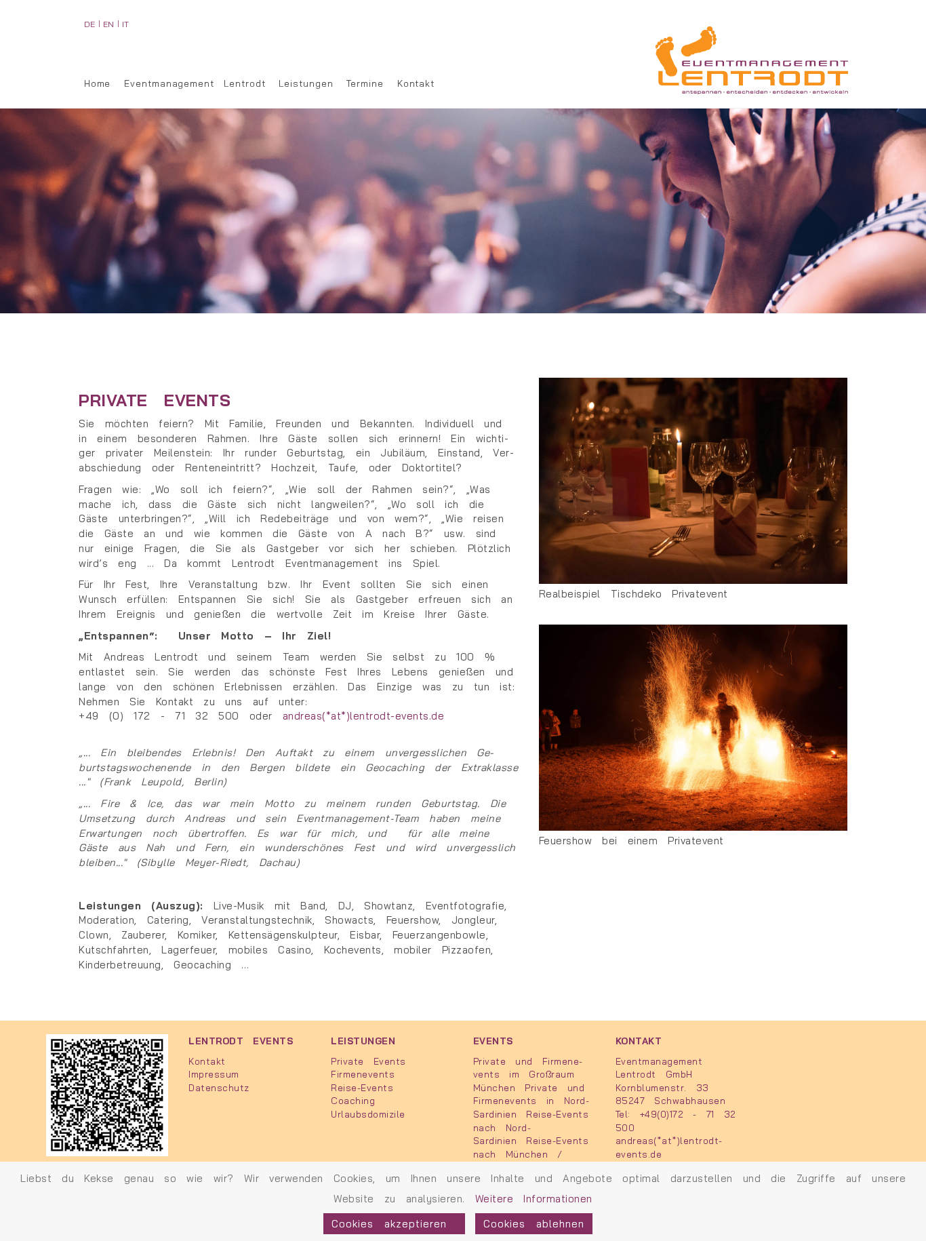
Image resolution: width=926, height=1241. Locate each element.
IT (125, 24)
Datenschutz (218, 1087)
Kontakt (416, 83)
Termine (364, 83)
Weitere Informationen (533, 1198)
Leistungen (306, 83)
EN (109, 24)
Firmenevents (363, 1074)
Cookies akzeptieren (394, 1223)
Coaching (353, 1100)
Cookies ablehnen (533, 1223)
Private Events (368, 1061)
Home (97, 83)
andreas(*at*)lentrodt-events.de (364, 715)
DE (90, 24)
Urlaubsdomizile (368, 1114)
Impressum (213, 1074)
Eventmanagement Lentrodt (194, 83)
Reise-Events (362, 1087)
